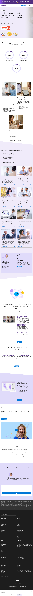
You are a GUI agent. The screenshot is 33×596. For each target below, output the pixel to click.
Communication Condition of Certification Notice (24, 571)
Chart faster (4, 184)
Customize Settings (13, 594)
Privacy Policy (19, 565)
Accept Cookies (19, 594)
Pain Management (3, 529)
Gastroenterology (3, 524)
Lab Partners (3, 575)
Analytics (18, 547)
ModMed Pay (3, 569)
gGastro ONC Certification (20, 558)
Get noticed (20, 246)
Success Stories (3, 544)
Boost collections (4, 246)
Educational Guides (4, 549)
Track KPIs (3, 226)
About (18, 520)
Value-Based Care (3, 565)
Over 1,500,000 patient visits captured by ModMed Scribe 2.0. (16, 2)
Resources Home (3, 543)
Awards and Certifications (20, 531)
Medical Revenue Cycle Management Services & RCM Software (24, 546)
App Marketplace (3, 557)
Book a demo (24, 5)
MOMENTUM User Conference (21, 525)
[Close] (32, 592)
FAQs (2, 551)
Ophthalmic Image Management (5, 572)
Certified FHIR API (3, 558)
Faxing (2, 573)
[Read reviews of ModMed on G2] (5, 30)
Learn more (19, 342)
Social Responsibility (20, 530)
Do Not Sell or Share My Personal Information (23, 570)
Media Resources (19, 532)
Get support (20, 206)
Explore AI (16, 366)
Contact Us (18, 536)
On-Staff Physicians (19, 523)
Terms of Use (19, 566)
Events (18, 524)
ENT (1, 523)
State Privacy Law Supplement (21, 569)
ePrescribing (3, 570)
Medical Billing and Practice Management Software (24, 544)
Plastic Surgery (3, 530)
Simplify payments (21, 226)
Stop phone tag (4, 206)
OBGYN (2, 525)
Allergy (2, 520)
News (18, 526)
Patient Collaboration (4, 566)
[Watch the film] (17, 431)
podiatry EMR (12, 152)
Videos (2, 546)
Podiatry (2, 531)
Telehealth (18, 551)
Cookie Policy (3, 592)
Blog (17, 529)
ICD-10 (2, 550)
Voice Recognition (3, 571)
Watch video (4, 419)
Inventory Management (4, 576)
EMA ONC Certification (20, 557)
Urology (2, 532)
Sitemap (18, 537)
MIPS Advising (19, 548)
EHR (17, 543)
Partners (18, 535)
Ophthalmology (3, 526)
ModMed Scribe (26, 311)
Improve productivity (21, 184)
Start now (19, 266)
